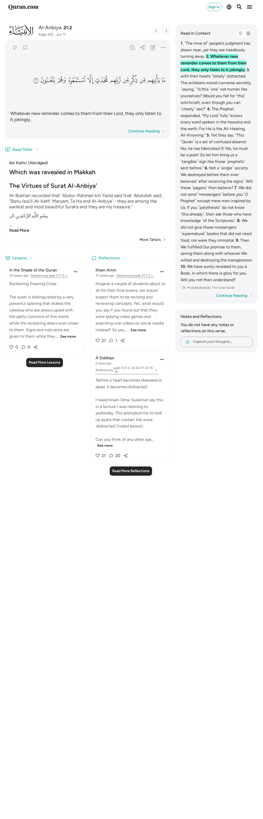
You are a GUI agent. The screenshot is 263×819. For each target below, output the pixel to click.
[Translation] (248, 33)
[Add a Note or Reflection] (152, 47)
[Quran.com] (23, 6)
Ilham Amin (106, 270)
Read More (19, 230)
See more (68, 336)
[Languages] (229, 7)
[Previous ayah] (156, 31)
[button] (163, 80)
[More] (162, 47)
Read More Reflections (130, 471)
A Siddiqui (105, 357)
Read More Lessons (44, 362)
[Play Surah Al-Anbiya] (14, 47)
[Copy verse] (132, 47)
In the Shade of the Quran (33, 270)
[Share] (142, 47)
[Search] (239, 7)
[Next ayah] (166, 31)
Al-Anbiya (50, 27)
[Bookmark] (25, 47)
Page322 (46, 34)
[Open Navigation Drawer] (250, 7)
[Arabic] (240, 33)
